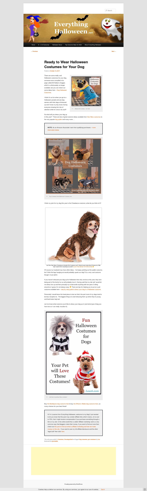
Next (114, 51)
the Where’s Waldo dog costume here (85, 404)
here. (63, 431)
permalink (55, 441)
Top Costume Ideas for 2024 (73, 45)
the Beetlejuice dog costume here (58, 404)
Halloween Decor (57, 45)
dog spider (58, 119)
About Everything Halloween (93, 45)
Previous (34, 51)
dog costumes (83, 439)
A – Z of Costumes (43, 45)
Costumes (61, 439)
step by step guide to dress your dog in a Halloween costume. (81, 289)
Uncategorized (68, 439)
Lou (99, 439)
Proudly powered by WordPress (73, 484)
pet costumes (92, 439)
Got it (103, 489)
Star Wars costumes (94, 117)
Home (33, 45)
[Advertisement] (73, 461)
